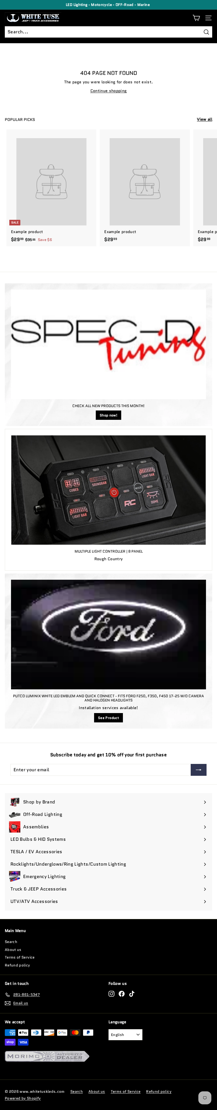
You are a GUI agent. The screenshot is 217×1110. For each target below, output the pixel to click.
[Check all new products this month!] (108, 344)
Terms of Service (20, 957)
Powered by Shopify (23, 1098)
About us (13, 949)
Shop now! (108, 415)
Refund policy (17, 965)
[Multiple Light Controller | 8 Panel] (108, 490)
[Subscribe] (199, 770)
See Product (108, 717)
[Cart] (196, 18)
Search (11, 941)
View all (204, 119)
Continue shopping (108, 91)
